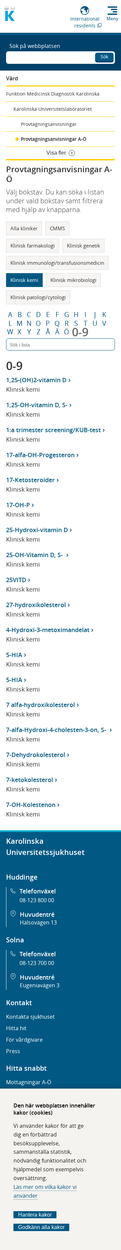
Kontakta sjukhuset (30, 1016)
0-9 (80, 332)
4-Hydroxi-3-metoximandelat (47, 630)
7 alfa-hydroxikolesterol (40, 705)
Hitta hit (16, 1028)
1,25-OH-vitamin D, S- (37, 405)
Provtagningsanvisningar (49, 124)
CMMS (57, 228)
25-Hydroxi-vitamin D (37, 530)
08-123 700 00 (36, 963)
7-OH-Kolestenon (30, 805)
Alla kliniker (24, 228)
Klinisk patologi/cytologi (38, 297)
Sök (104, 56)
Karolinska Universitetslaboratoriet (52, 109)
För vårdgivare (24, 1039)
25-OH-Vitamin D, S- (35, 555)
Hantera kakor (35, 1215)
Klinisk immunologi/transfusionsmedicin (57, 262)
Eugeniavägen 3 (39, 985)
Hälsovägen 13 (38, 922)
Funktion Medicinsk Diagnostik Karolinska (52, 93)
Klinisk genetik (83, 245)
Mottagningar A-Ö (28, 1082)
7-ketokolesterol (29, 780)
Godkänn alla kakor (41, 1227)
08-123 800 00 (36, 900)
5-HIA (14, 655)
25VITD (16, 580)
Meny (112, 18)
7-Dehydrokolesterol (35, 755)
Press (13, 1051)
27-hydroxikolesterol (36, 605)
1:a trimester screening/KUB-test (53, 430)
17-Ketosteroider (30, 480)
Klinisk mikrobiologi (73, 280)
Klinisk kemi (24, 280)
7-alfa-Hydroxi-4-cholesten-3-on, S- (57, 730)
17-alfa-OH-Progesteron (40, 455)
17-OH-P (18, 505)
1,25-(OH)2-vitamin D (36, 380)
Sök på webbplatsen (34, 46)
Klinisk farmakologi (32, 245)
